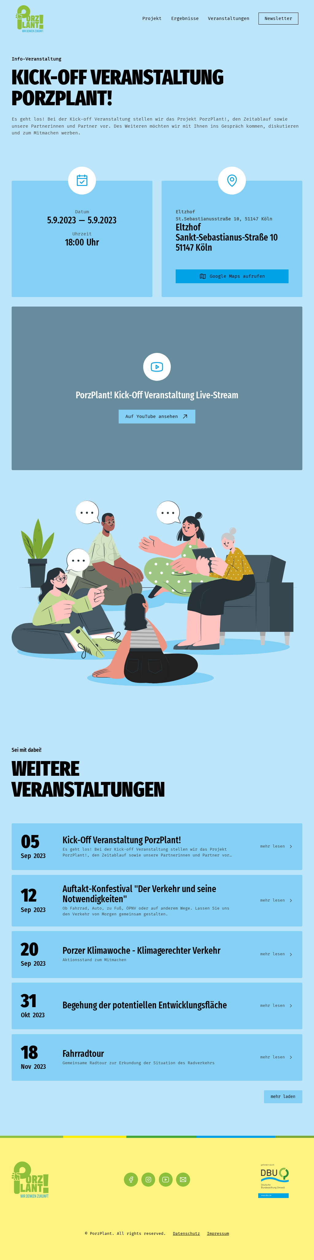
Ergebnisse (185, 18)
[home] (30, 19)
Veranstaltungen (228, 18)
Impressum (218, 1233)
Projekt (152, 18)
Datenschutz (186, 1233)
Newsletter (278, 18)
